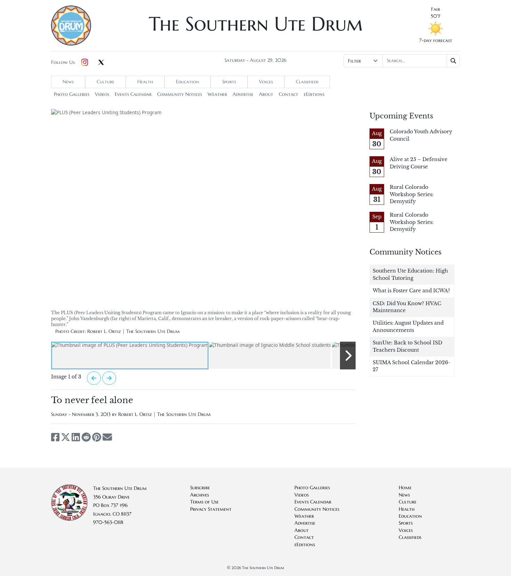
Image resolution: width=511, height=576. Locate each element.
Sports (229, 82)
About (266, 94)
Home (405, 488)
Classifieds (307, 82)
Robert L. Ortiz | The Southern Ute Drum (164, 414)
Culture (105, 82)
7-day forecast (435, 40)
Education (187, 82)
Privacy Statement (211, 509)
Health (145, 82)
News (68, 82)
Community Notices (179, 94)
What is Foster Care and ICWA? (411, 291)
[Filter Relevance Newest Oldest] (401, 60)
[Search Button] (453, 60)
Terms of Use (204, 502)
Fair (435, 9)
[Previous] (93, 378)
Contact (288, 94)
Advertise (243, 94)
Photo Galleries (71, 94)
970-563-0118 (108, 522)
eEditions (314, 94)
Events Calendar (133, 94)
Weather (217, 94)
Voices (266, 82)
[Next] (109, 378)
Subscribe (200, 488)
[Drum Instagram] (84, 62)
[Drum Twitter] (101, 62)
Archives (199, 495)
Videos (102, 94)
